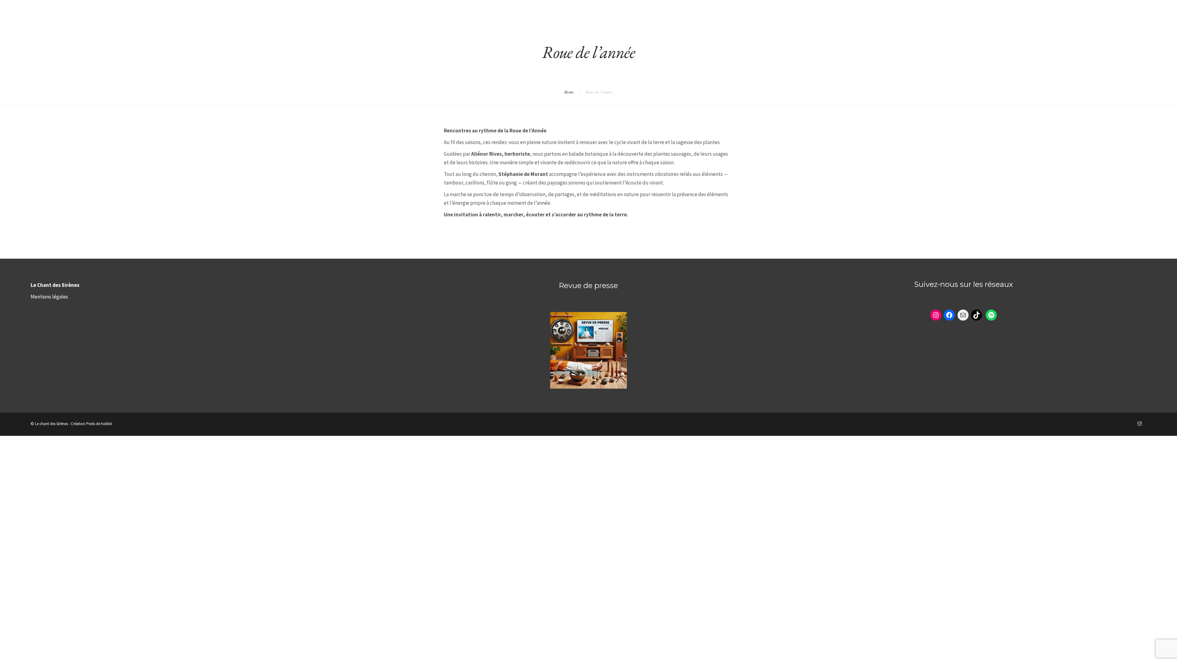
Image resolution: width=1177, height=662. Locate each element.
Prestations (944, 9)
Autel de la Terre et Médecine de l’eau (1026, 9)
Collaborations (1111, 9)
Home (569, 92)
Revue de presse (588, 285)
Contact (1155, 9)
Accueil (857, 9)
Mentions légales (49, 296)
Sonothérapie (897, 9)
